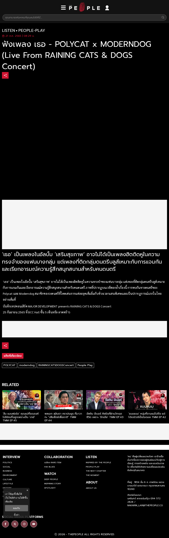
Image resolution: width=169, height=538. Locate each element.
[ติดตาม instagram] (24, 524)
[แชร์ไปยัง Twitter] (19, 75)
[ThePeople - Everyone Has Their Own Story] (84, 11)
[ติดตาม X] (14, 524)
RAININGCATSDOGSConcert (56, 365)
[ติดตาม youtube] (33, 524)
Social (6, 466)
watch (50, 473)
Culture (7, 479)
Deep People (51, 479)
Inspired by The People (98, 462)
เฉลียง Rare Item (52, 462)
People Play (85, 365)
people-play (31, 30)
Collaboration (58, 456)
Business (7, 470)
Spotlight (50, 487)
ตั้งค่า (16, 514)
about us (91, 488)
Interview (11, 456)
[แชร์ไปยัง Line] (26, 76)
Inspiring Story (52, 483)
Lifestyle (8, 483)
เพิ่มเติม (9, 501)
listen (8, 30)
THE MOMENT (92, 475)
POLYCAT (9, 365)
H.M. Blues (49, 466)
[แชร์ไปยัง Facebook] (12, 76)
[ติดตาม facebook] (5, 524)
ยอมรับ (16, 508)
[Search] (163, 18)
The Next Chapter (96, 470)
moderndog (27, 365)
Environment (10, 475)
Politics (7, 462)
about (92, 482)
